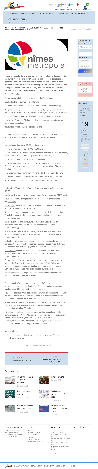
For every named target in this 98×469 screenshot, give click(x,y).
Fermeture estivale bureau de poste (25, 407)
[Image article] (10, 380)
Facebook (12, 202)
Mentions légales (68, 466)
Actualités (35, 345)
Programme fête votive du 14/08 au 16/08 (59, 409)
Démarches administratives (60, 8)
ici (60, 106)
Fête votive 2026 (58, 377)
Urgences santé (78, 8)
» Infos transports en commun (85, 89)
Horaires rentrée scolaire (24, 392)
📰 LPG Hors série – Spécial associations (25, 380)
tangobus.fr (41, 199)
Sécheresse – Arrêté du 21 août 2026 (58, 394)
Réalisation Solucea (51, 466)
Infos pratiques (70, 8)
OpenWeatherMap (86, 170)
